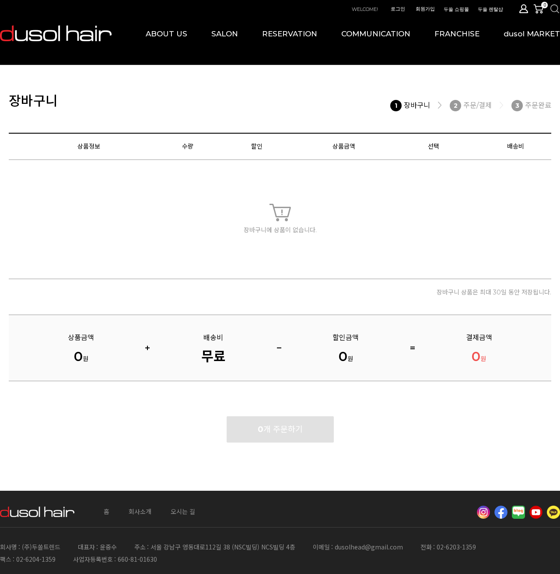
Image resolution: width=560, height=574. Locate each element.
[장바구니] (540, 8)
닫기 (549, 10)
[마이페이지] (523, 8)
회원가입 (425, 9)
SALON (224, 33)
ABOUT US (166, 33)
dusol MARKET (532, 33)
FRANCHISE (457, 33)
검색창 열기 (554, 8)
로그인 (398, 9)
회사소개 (140, 511)
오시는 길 (183, 511)
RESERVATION (289, 33)
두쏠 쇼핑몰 (456, 9)
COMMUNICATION (375, 33)
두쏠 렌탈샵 (490, 9)
